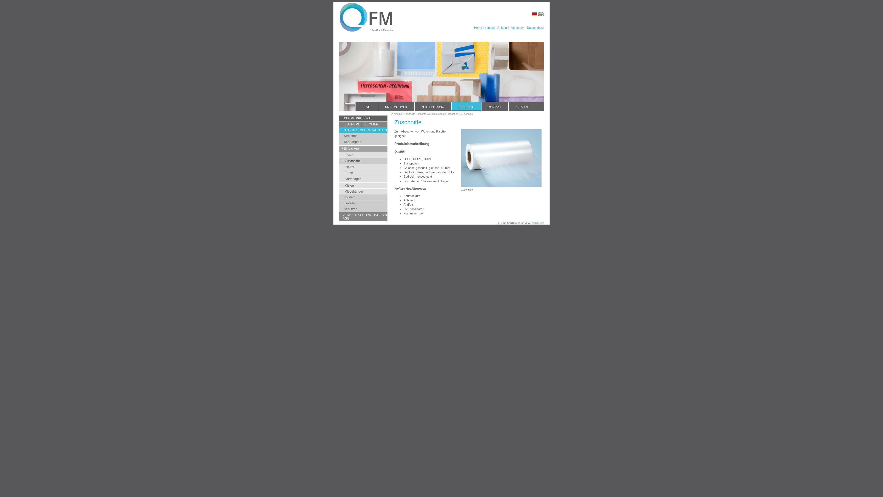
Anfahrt (502, 27)
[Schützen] (363, 211)
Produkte (466, 107)
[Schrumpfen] (363, 144)
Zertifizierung (432, 107)
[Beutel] (363, 168)
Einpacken (452, 114)
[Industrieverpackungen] (363, 131)
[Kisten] (363, 187)
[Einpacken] (363, 151)
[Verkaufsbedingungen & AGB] (363, 220)
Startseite (410, 114)
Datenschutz (535, 27)
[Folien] (363, 157)
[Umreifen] (363, 205)
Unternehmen (396, 107)
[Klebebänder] (363, 193)
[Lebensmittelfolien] (363, 126)
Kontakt (490, 27)
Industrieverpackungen (431, 114)
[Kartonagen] (363, 181)
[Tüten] (363, 174)
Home (478, 27)
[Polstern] (363, 199)
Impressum (517, 27)
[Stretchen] (363, 137)
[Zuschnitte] (363, 163)
